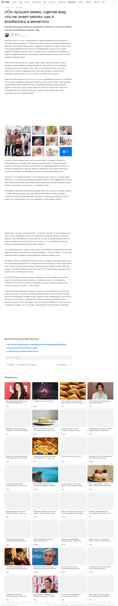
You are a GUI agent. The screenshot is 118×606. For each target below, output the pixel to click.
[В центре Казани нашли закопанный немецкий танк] (73, 561)
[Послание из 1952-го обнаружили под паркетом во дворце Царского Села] (100, 450)
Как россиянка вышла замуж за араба (22, 348)
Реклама (16, 604)
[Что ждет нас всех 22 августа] (73, 450)
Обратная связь (111, 604)
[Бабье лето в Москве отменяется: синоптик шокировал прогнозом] (73, 506)
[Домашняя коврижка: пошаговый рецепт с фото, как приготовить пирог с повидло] (45, 506)
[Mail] (2, 2)
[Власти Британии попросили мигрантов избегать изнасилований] (45, 533)
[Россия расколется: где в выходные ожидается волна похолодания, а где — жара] (73, 423)
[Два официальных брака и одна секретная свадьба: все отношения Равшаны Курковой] (17, 395)
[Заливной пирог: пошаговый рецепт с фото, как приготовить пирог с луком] (73, 478)
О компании (10, 604)
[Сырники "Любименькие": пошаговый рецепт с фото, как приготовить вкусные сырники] (17, 478)
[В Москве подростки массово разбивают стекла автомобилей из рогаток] (17, 423)
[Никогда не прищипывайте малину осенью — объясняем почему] (73, 533)
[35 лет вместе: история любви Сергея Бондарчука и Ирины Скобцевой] (100, 589)
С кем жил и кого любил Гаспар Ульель (22, 351)
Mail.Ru (3, 604)
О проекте (49, 604)
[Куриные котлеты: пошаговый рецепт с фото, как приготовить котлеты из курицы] (100, 533)
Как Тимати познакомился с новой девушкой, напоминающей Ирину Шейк (36, 344)
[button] (18, 141)
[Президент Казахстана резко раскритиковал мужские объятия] (45, 561)
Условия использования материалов (96, 604)
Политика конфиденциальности (78, 604)
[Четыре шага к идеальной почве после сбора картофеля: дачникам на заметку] (100, 561)
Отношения (19, 7)
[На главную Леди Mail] (7, 2)
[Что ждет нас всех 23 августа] (45, 395)
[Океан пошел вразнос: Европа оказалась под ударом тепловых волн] (45, 478)
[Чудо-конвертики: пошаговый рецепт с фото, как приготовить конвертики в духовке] (73, 395)
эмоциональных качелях (33, 79)
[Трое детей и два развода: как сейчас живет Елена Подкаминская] (100, 395)
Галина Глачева (14, 34)
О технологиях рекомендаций (60, 604)
